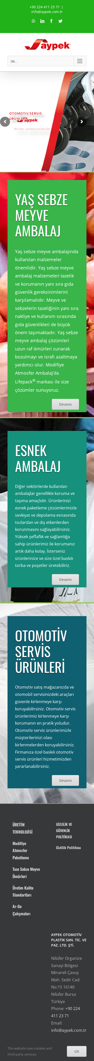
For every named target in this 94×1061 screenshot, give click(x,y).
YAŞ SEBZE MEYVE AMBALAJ (41, 214)
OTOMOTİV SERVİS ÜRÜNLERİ (41, 651)
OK (76, 1051)
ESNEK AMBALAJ (38, 458)
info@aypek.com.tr (47, 11)
